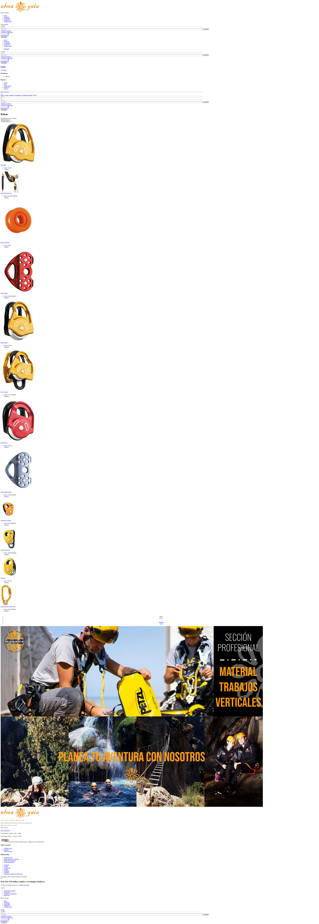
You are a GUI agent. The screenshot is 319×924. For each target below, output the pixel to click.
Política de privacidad (9, 890)
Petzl (5, 84)
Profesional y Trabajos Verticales (23, 95)
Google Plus (7, 868)
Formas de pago (8, 857)
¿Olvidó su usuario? (6, 31)
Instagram (6, 871)
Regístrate (6, 49)
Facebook (6, 865)
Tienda (6, 95)
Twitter (6, 866)
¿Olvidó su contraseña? (7, 32)
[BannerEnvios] (132, 716)
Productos (6, 17)
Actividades (7, 18)
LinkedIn (6, 872)
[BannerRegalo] (132, 806)
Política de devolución (10, 860)
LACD (6, 89)
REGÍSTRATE (5, 35)
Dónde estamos (8, 851)
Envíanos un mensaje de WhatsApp (13, 874)
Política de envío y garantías (11, 859)
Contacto (6, 849)
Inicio (5, 15)
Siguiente (161, 622)
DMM (5, 83)
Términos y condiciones (10, 893)
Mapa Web (7, 895)
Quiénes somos (8, 21)
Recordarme (4, 34)
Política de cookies (24, 885)
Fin (161, 624)
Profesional (7, 20)
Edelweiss (6, 87)
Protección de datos (9, 862)
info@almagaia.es (5, 830)
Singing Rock (7, 86)
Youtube (6, 869)
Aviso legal (7, 892)
